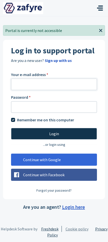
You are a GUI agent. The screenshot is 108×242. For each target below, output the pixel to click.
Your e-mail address (29, 74)
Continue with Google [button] (42, 159)
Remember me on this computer (45, 119)
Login (54, 133)
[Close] (101, 29)
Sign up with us (58, 60)
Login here (73, 207)
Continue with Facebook (44, 174)
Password (21, 97)
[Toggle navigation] (100, 8)
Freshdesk (50, 228)
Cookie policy (77, 228)
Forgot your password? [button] (54, 190)
